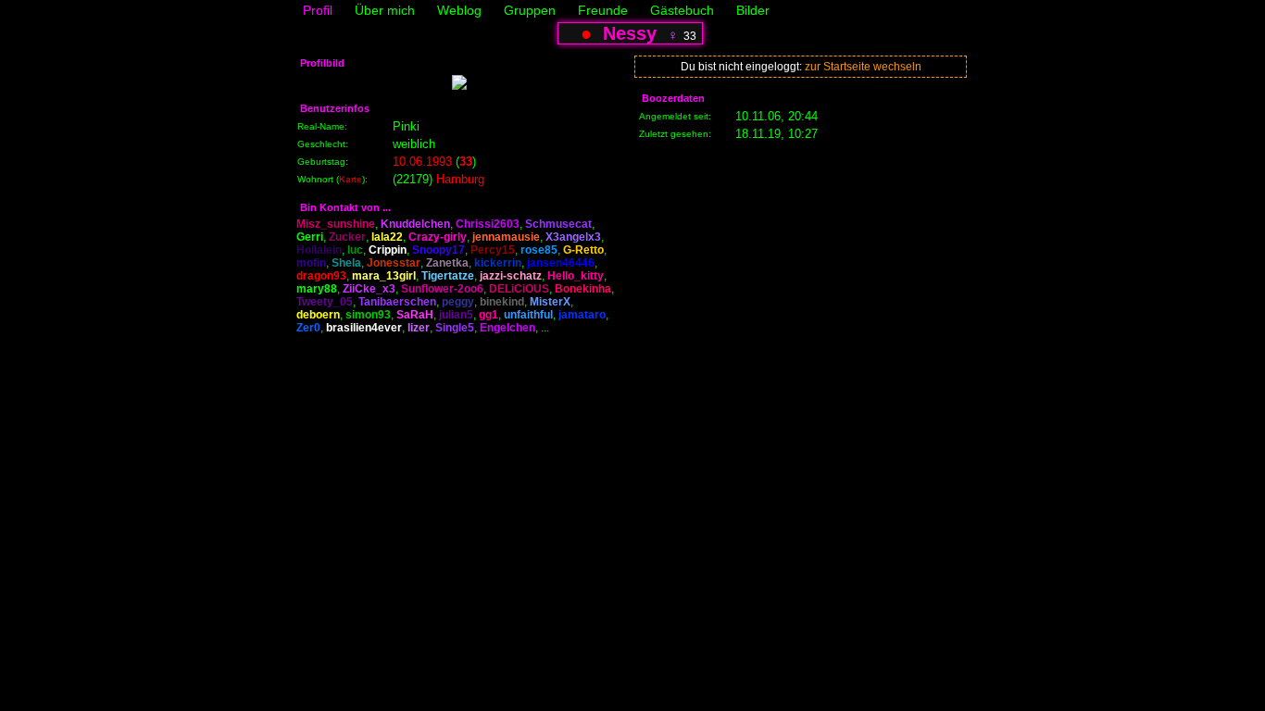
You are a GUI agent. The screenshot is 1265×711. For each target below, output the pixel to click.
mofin (311, 262)
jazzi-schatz (511, 275)
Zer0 (308, 327)
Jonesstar (393, 262)
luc (355, 249)
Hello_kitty (575, 275)
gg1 (488, 314)
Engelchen (507, 327)
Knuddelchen (415, 224)
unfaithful (528, 314)
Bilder (753, 10)
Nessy (630, 33)
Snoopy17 (438, 249)
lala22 (387, 237)
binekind (502, 301)
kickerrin (497, 262)
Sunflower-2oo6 (442, 288)
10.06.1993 (422, 161)
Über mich (384, 10)
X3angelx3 (573, 237)
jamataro (582, 314)
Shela (346, 262)
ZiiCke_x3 (369, 288)
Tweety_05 (324, 301)
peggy (458, 301)
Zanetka (447, 262)
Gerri (309, 237)
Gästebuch (682, 10)
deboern (318, 314)
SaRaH (414, 314)
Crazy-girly (437, 237)
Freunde (602, 10)
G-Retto (583, 249)
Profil (317, 10)
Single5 (454, 327)
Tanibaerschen (397, 301)
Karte (350, 179)
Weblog (459, 10)
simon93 (368, 314)
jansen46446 (561, 262)
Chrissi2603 (488, 224)
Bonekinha (583, 288)
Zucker (347, 237)
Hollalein (319, 249)
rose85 (538, 249)
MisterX (550, 301)
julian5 (456, 314)
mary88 (316, 288)
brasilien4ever (364, 327)
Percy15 (492, 249)
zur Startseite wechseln (863, 66)
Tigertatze (447, 275)
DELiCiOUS (519, 288)
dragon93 (321, 275)
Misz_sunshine (335, 224)
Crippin (388, 249)
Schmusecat (558, 224)
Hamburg (460, 179)
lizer (418, 327)
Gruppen (529, 10)
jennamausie (506, 237)
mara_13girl (384, 275)
